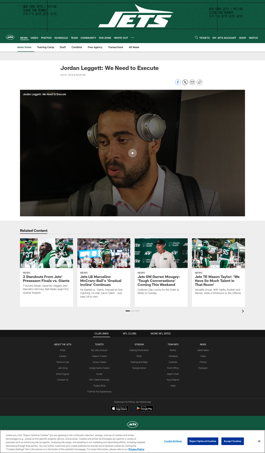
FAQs (62, 350)
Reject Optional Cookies (202, 441)
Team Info (173, 344)
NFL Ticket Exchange (99, 379)
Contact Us (62, 379)
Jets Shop (63, 368)
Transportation (139, 368)
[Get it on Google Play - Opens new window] (144, 410)
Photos (203, 362)
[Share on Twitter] (185, 84)
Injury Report (173, 379)
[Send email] (192, 84)
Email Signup (62, 374)
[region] (132, 441)
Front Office (173, 368)
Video (203, 356)
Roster (173, 350)
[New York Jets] (132, 425)
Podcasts (202, 368)
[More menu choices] (132, 37)
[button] (132, 153)
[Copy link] (199, 82)
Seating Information (139, 350)
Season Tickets (99, 356)
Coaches (173, 362)
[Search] (196, 37)
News (203, 344)
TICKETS (99, 344)
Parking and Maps (139, 362)
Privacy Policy (136, 449)
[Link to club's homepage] (10, 37)
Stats (173, 385)
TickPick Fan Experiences (99, 391)
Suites (99, 374)
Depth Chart (173, 374)
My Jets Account (99, 350)
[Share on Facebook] (178, 84)
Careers (63, 356)
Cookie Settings (173, 441)
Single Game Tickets (99, 368)
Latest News (203, 350)
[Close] (259, 441)
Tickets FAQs (99, 385)
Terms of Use (62, 362)
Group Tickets (99, 362)
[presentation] (243, 311)
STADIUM (139, 344)
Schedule (173, 356)
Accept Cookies (232, 441)
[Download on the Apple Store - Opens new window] (119, 409)
